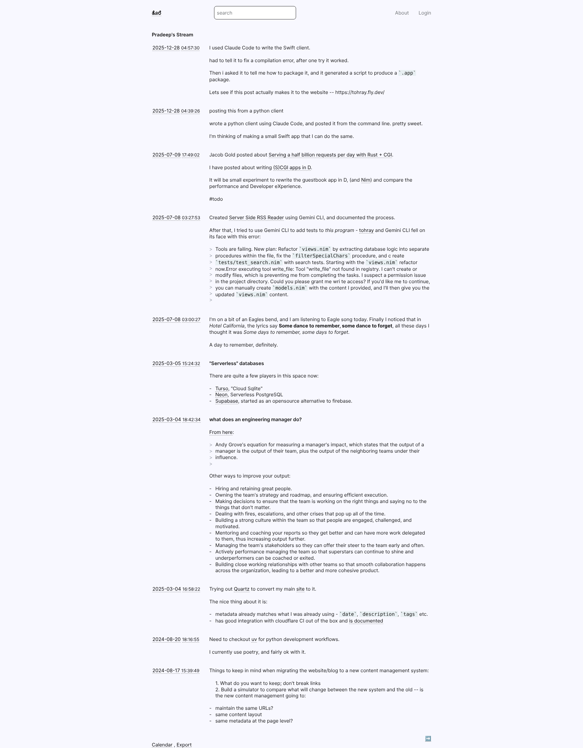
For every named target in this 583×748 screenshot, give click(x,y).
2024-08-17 (166, 670)
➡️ (428, 738)
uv (254, 639)
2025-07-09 (166, 155)
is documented (366, 621)
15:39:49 (190, 670)
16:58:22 (191, 589)
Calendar (162, 745)
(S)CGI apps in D (292, 167)
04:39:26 (190, 111)
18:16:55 (190, 639)
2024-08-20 (166, 639)
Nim (365, 180)
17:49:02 (190, 155)
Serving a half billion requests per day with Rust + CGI (330, 155)
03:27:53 (191, 217)
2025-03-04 (166, 419)
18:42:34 (191, 419)
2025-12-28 (166, 48)
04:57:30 (190, 48)
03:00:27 (191, 319)
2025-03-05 (166, 363)
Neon (221, 394)
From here (221, 432)
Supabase (226, 401)
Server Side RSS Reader (256, 217)
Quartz (241, 589)
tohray (366, 230)
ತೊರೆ (156, 13)
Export (184, 745)
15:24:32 (191, 363)
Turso (221, 388)
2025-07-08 (166, 217)
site (300, 589)
